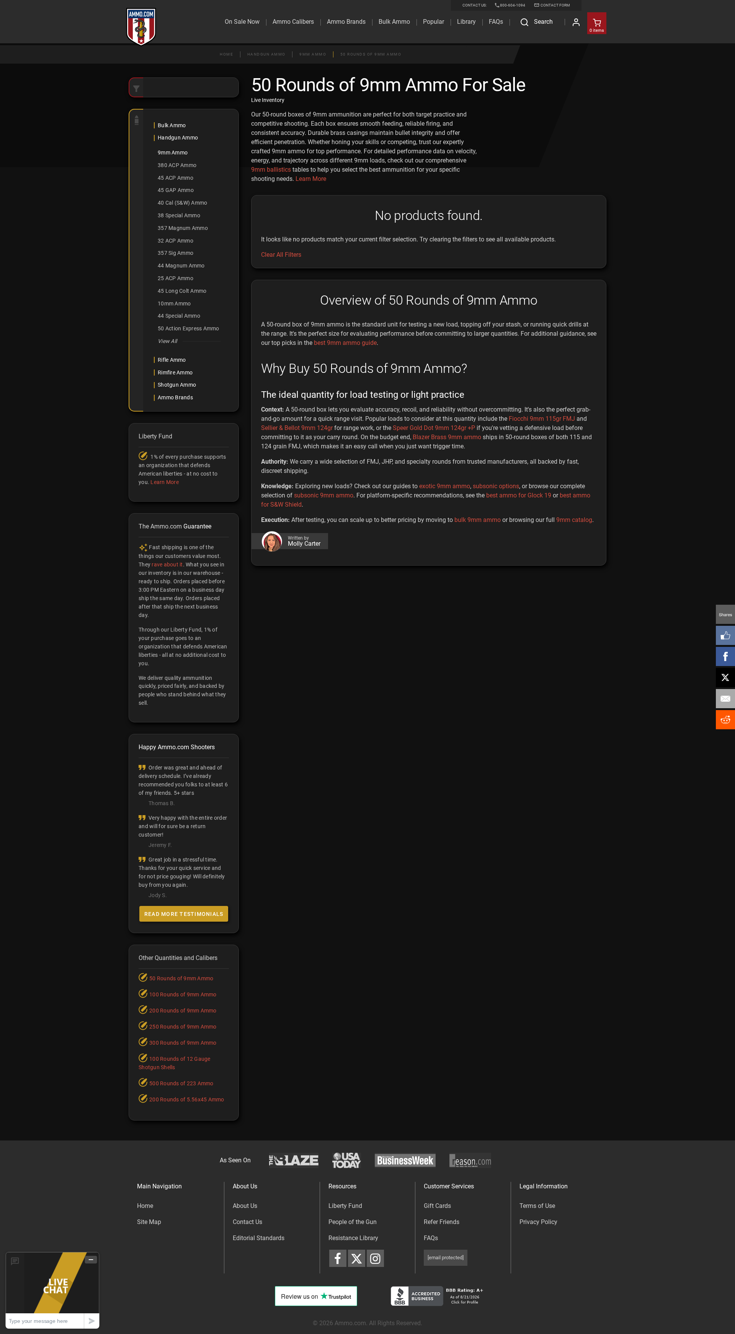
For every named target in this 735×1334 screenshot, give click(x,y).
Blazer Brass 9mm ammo (447, 437)
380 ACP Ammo (177, 165)
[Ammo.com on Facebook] (337, 1258)
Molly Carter (304, 544)
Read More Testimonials (184, 914)
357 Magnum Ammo (183, 228)
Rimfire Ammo (175, 372)
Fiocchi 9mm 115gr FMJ (542, 418)
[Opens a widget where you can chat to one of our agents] (52, 1290)
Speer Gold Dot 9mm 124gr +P (434, 428)
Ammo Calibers (293, 21)
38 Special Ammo (179, 215)
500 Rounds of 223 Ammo (181, 1083)
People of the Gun (352, 1222)
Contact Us (247, 1222)
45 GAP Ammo (176, 190)
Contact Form (555, 5)
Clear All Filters (281, 254)
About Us (245, 1205)
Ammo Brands (346, 21)
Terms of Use (537, 1205)
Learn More (311, 178)
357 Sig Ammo (175, 253)
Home (226, 54)
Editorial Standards (258, 1238)
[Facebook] (725, 656)
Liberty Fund (345, 1205)
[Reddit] (725, 719)
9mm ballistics (271, 169)
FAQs (431, 1238)
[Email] (725, 698)
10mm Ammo (174, 303)
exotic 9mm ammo (444, 486)
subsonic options (496, 486)
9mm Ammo (312, 54)
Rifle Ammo (172, 360)
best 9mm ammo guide (345, 342)
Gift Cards (437, 1205)
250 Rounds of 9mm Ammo (183, 1027)
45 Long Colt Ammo (182, 291)
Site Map (149, 1222)
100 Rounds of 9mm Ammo (183, 994)
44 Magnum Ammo (181, 266)
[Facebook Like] (725, 635)
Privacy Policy (538, 1222)
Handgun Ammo (266, 54)
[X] (725, 677)
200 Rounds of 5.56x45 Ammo (186, 1099)
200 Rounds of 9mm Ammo (183, 1010)
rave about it (167, 564)
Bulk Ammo (394, 21)
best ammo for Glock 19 (518, 495)
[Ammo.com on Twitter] (356, 1258)
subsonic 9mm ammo (323, 495)
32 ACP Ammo (175, 241)
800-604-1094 (512, 5)
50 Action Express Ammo (188, 328)
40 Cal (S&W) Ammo (182, 203)
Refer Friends (441, 1222)
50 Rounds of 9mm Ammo (371, 54)
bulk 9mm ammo (477, 519)
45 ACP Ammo (175, 178)
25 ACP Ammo (175, 278)
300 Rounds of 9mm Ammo (183, 1043)
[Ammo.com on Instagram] (375, 1258)
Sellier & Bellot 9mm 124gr (297, 428)
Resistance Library (353, 1238)
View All (167, 341)
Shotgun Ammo (177, 385)
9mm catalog (574, 519)
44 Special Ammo (179, 316)
